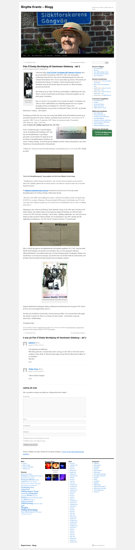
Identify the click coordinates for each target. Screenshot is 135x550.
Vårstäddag (23, 514)
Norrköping (26, 329)
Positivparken (24, 495)
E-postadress (27, 425)
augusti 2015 (73, 527)
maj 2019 (72, 468)
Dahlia (33, 478)
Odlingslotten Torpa (30, 491)
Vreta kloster (39, 512)
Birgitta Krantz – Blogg (37, 7)
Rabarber (24, 497)
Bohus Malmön (29, 474)
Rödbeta (41, 497)
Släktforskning (27, 503)
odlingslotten (25, 489)
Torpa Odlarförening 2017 (28, 512)
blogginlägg (41, 327)
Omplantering (25, 493)
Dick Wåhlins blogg (98, 100)
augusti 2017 (73, 492)
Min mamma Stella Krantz (100, 474)
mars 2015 (72, 536)
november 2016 (73, 501)
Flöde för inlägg (26, 465)
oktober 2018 (73, 474)
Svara (30, 362)
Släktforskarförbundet (27, 501)
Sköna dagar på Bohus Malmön (101, 73)
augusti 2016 (73, 506)
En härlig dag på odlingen (78, 62)
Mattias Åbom (33, 369)
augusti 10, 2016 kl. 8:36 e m (36, 371)
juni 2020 (72, 463)
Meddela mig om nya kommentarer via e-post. (37, 438)
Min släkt (47, 327)
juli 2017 (72, 493)
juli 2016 (72, 508)
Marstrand (30, 485)
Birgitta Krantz (43, 69)
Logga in (25, 463)
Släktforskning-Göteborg (100, 486)
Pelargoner (33, 493)
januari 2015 (73, 540)
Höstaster (33, 483)
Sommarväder (36, 503)
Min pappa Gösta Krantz (99, 476)
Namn (25, 419)
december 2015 (73, 520)
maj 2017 (72, 497)
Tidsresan (96, 70)
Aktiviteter (57, 56)
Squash (40, 503)
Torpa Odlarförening (29, 508)
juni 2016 (72, 509)
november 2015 (73, 522)
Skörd (26, 499)
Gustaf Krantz (80, 327)
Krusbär (26, 485)
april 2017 (72, 499)
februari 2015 (73, 538)
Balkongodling (97, 465)
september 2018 (73, 476)
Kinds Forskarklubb (98, 123)
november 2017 (73, 486)
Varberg (40, 329)
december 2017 (73, 484)
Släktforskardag (31, 499)
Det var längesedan (98, 68)
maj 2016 (72, 511)
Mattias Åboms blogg (99, 106)
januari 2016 (73, 518)
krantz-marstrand (98, 470)
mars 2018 (72, 483)
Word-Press (96, 492)
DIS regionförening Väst (99, 115)
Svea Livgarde (33, 329)
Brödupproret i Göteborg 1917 (29, 476)
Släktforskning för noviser (100, 107)
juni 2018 (72, 479)
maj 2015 (72, 533)
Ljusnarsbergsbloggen (99, 104)
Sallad (22, 499)
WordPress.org (26, 468)
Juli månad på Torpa (29, 62)
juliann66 (32, 342)
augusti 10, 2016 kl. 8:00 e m (36, 345)
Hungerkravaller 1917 (25, 483)
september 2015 (73, 526)
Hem (24, 56)
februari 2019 (73, 470)
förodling (37, 479)
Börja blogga (28, 478)
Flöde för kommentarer (28, 467)
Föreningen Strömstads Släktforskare (102, 120)
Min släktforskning (37, 56)
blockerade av (103, 134)
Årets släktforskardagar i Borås (101, 72)
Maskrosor (35, 485)
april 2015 (72, 534)
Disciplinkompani (71, 327)
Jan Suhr (96, 102)
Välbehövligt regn (107, 95)
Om (29, 56)
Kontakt (64, 56)
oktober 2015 (73, 524)
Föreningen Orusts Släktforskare (101, 116)
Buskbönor (23, 478)
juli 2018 (72, 477)
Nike (95, 84)
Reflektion (96, 483)
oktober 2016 (73, 502)
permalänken (51, 329)
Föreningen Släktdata (99, 118)
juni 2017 (72, 495)
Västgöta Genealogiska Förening (101, 125)
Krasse (22, 485)
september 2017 (73, 490)
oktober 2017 (73, 488)
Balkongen (23, 474)
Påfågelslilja (35, 495)
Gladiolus (23, 481)
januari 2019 (73, 472)
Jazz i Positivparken (98, 75)
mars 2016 (72, 515)
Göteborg (35, 481)
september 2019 (73, 465)
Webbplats (26, 432)
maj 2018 (72, 481)
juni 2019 (72, 467)
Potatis (29, 495)
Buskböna (40, 476)
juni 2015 (72, 531)
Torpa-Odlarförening (98, 490)
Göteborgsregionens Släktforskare (102, 122)
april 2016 (72, 513)
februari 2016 (73, 517)
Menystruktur (97, 472)
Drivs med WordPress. (99, 545)
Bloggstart (96, 468)
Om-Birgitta (96, 481)
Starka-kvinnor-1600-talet (100, 488)
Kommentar (26, 396)
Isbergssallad (38, 483)
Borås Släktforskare (98, 113)
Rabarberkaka (30, 497)
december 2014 (73, 542)
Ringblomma (36, 497)
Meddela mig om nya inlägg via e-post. (35, 441)
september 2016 (73, 504)
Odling (32, 487)
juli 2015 (72, 529)
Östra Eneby (29, 514)
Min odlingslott (48, 56)
